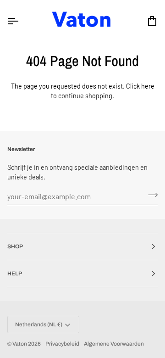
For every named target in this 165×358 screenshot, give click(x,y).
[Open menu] (21, 21)
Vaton (19, 344)
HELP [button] (14, 273)
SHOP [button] (15, 246)
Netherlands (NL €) (38, 324)
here (147, 86)
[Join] (150, 195)
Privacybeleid (62, 344)
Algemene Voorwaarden (114, 344)
